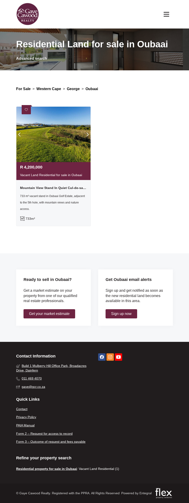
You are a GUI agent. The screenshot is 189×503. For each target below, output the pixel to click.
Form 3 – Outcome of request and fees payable (51, 441)
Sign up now (121, 314)
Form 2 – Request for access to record (44, 433)
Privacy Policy (26, 417)
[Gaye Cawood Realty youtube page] (118, 357)
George (73, 89)
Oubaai (92, 89)
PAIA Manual (25, 425)
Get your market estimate (49, 314)
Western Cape (48, 89)
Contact (21, 409)
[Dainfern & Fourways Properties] (27, 14)
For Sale (23, 89)
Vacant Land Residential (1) (99, 469)
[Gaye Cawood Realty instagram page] (110, 357)
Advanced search (31, 58)
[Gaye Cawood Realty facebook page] (102, 357)
